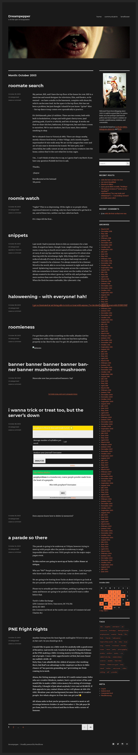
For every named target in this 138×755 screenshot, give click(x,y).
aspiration (11, 250)
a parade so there (27, 537)
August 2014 (105, 270)
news (108, 649)
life (116, 642)
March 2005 (105, 524)
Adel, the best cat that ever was (112, 180)
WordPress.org (106, 695)
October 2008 (106, 426)
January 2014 (105, 284)
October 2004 (106, 535)
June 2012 (104, 327)
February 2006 (106, 499)
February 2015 (106, 259)
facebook (118, 127)
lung (101, 645)
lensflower (125, 17)
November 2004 (107, 533)
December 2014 (106, 261)
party (114, 649)
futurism (18, 250)
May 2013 (104, 302)
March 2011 (105, 361)
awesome (103, 630)
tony (121, 664)
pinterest (110, 129)
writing (102, 672)
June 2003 (104, 572)
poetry (102, 653)
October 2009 (106, 399)
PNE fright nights (28, 629)
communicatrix (111, 17)
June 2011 (104, 354)
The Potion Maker (41, 472)
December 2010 (106, 367)
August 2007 (105, 458)
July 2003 (104, 569)
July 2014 (104, 272)
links (120, 642)
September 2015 (107, 249)
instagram (103, 129)
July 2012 (104, 324)
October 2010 (105, 372)
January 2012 (105, 338)
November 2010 (106, 370)
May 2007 (104, 465)
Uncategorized (13, 97)
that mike (118, 661)
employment (104, 634)
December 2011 (106, 340)
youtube (114, 672)
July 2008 (104, 433)
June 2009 (104, 408)
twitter (124, 127)
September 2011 (106, 347)
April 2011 (104, 358)
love (125, 642)
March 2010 (105, 388)
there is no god (112, 664)
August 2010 (105, 377)
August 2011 (105, 349)
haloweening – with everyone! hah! (47, 296)
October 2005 (106, 508)
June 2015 (104, 254)
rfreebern (72, 465)
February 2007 (106, 472)
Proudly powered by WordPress (31, 744)
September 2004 (107, 538)
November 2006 (106, 479)
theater (102, 664)
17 (119, 600)
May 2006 (104, 492)
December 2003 (106, 558)
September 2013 (107, 293)
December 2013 (106, 286)
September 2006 (107, 483)
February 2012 (106, 336)
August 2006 (105, 485)
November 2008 (106, 424)
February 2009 (106, 417)
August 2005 (105, 513)
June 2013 (104, 299)
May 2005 (104, 519)
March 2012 (105, 333)
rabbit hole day (105, 657)
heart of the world (106, 642)
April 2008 (105, 440)
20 (101, 604)
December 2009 (107, 395)
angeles (107, 627)
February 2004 (106, 553)
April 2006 (105, 494)
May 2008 (104, 438)
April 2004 (105, 549)
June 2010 (104, 381)
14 (106, 600)
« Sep (101, 611)
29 (110, 608)
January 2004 (106, 556)
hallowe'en (116, 638)
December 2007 (106, 449)
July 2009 (104, 406)
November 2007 (106, 451)
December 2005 (106, 504)
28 (106, 608)
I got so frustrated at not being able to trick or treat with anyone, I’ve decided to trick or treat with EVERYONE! (80, 305)
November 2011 (106, 342)
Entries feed (105, 691)
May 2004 (104, 547)
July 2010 (104, 379)
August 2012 (105, 322)
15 (110, 600)
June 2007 (104, 463)
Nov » (106, 611)
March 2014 (105, 279)
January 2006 (106, 501)
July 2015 (104, 252)
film (126, 634)
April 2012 (104, 331)
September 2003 (107, 565)
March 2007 (105, 469)
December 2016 (106, 231)
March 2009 (105, 415)
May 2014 (104, 274)
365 (101, 627)
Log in (103, 689)
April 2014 (104, 277)
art (123, 627)
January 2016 (105, 240)
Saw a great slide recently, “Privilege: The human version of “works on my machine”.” (114, 189)
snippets (18, 235)
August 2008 (105, 431)
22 (110, 604)
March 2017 (105, 229)
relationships (117, 657)
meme (107, 645)
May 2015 (104, 256)
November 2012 (106, 315)
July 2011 (104, 352)
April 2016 (104, 236)
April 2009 (105, 413)
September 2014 (107, 268)
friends (108, 638)
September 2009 (107, 401)
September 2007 (107, 456)
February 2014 (106, 281)
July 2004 (104, 542)
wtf (108, 672)
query (116, 653)
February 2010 (106, 390)
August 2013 (105, 295)
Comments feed (107, 693)
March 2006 (105, 497)
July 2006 (104, 488)
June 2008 (104, 435)
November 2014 (106, 263)
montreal (115, 645)
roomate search (26, 85)
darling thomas (123, 630)
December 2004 (107, 531)
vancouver (116, 668)
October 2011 (105, 345)
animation (115, 627)
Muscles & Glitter (107, 184)
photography (122, 649)
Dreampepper (19, 16)
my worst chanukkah (108, 182)
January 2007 (106, 474)
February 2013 (106, 308)
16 (114, 600)
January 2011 (105, 365)
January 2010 (105, 392)
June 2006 (104, 490)
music (102, 649)
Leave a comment (14, 100)
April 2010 (104, 386)
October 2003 (106, 562)
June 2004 (104, 544)
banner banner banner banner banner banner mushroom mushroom (48, 367)
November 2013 (106, 288)
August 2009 (105, 404)
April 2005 (104, 522)
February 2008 (106, 445)
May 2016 (104, 234)
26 (127, 604)
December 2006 (107, 476)
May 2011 (104, 356)
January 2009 (106, 420)
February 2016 (106, 238)
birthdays (112, 630)
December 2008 (107, 422)
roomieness (21, 327)
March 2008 (105, 442)
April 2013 (104, 304)
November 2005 (106, 506)
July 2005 (104, 515)
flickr (119, 129)
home (99, 17)
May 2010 (104, 383)
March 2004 (105, 551)
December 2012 (106, 313)
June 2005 (104, 517)
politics (109, 653)
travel (102, 668)
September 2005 (107, 510)
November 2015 (106, 245)
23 (114, 604)
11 (123, 596)
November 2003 (106, 560)
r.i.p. (121, 653)
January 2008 (106, 447)
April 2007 (104, 467)
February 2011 (106, 363)
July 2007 (104, 460)
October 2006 (106, 481)
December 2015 (106, 243)
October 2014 (105, 265)
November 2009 (106, 397)
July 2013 (104, 297)
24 (119, 604)
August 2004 (105, 540)
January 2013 (105, 311)
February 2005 (106, 526)
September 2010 (107, 374)
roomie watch (23, 198)
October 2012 (105, 318)
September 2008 (107, 429)
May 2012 (104, 329)
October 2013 (105, 290)
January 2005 (106, 528)
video (124, 668)
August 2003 (105, 567)
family (120, 634)
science (103, 661)
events (113, 634)
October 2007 (106, 454)
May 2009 (104, 411)
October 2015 (105, 247)
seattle (110, 661)
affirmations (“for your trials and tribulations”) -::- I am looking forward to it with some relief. (114, 196)
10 (119, 596)
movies (123, 645)
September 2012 (107, 320)
